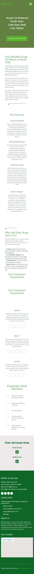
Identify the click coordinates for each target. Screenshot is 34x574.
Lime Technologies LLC (24, 568)
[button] (30, 3)
